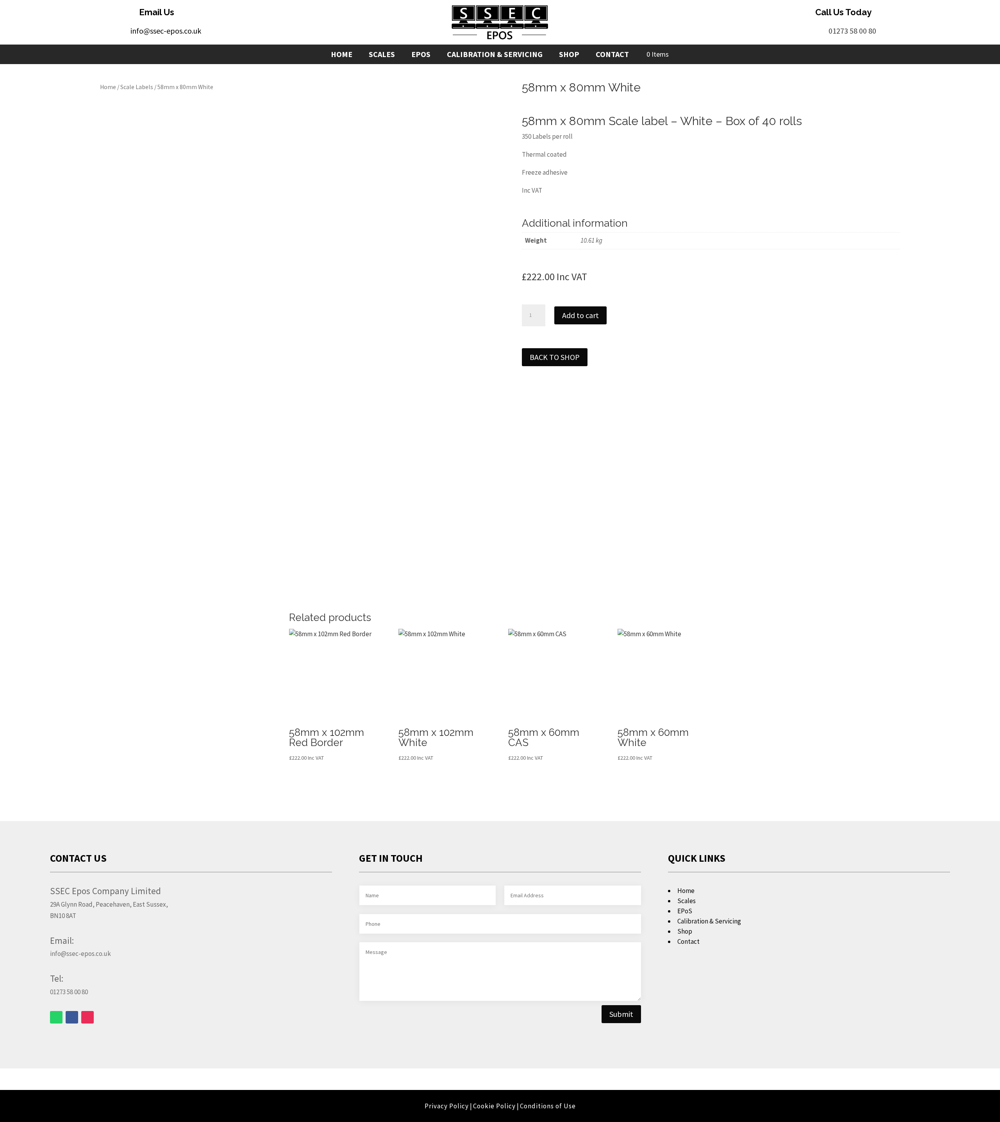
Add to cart (580, 315)
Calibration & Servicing (495, 55)
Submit (621, 1014)
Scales (382, 55)
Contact (612, 55)
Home (341, 55)
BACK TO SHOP (555, 357)
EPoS (420, 55)
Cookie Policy (494, 1106)
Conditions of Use (548, 1106)
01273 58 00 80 (852, 31)
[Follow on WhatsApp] (56, 1017)
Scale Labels (136, 87)
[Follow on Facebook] (72, 1017)
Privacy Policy (447, 1106)
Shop (569, 55)
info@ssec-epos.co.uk (165, 31)
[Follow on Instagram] (87, 1017)
